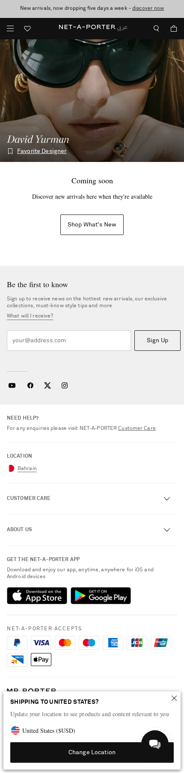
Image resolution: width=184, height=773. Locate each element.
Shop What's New (92, 225)
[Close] (174, 698)
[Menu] (10, 28)
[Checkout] (170, 28)
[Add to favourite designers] (10, 151)
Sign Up (157, 341)
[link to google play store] (101, 595)
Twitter (47, 385)
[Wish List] (27, 29)
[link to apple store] (37, 595)
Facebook (30, 385)
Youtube (12, 385)
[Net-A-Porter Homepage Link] (91, 28)
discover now (148, 8)
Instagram (64, 385)
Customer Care (137, 428)
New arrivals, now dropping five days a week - (92, 8)
